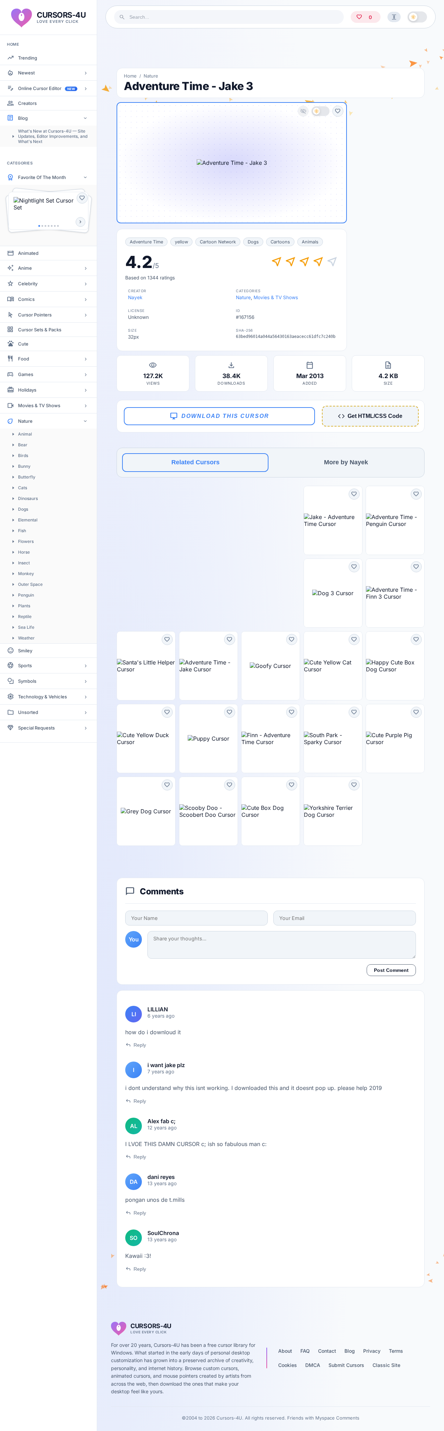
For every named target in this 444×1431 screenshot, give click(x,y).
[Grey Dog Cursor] (146, 811)
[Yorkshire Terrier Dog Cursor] (333, 811)
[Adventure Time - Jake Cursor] (208, 665)
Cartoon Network (218, 241)
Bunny (24, 466)
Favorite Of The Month (42, 177)
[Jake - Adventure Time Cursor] (333, 520)
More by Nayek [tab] (346, 462)
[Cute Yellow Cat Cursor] (333, 665)
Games (25, 374)
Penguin (26, 595)
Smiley (25, 650)
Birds (23, 455)
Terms (396, 1351)
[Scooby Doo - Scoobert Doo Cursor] (208, 811)
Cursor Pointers (35, 314)
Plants (24, 605)
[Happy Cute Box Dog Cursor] (395, 665)
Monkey (26, 573)
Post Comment (391, 970)
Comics (26, 299)
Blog (23, 118)
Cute (23, 344)
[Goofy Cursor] (270, 665)
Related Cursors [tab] (195, 462)
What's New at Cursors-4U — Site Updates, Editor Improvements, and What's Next (52, 136)
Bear (22, 444)
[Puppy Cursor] (208, 738)
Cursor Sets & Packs (39, 329)
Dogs (23, 509)
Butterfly (26, 477)
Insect (24, 562)
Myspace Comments (337, 1418)
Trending (27, 58)
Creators (27, 103)
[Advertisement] (271, 48)
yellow (181, 241)
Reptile (25, 616)
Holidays (27, 390)
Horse (24, 552)
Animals (310, 241)
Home (130, 76)
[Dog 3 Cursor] (333, 593)
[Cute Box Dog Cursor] (270, 811)
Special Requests (36, 728)
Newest (26, 72)
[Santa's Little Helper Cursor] (146, 665)
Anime (25, 268)
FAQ (305, 1351)
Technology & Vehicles (42, 696)
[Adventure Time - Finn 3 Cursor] (395, 593)
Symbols (27, 681)
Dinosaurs (28, 498)
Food (23, 358)
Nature (25, 421)
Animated (28, 253)
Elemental (27, 519)
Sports (25, 665)
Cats (22, 487)
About (285, 1351)
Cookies (287, 1365)
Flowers (26, 541)
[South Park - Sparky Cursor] (333, 738)
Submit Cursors (346, 1365)
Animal (25, 434)
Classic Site (386, 1365)
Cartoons (280, 241)
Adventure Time (146, 241)
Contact (327, 1351)
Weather (26, 638)
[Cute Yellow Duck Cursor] (146, 738)
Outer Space (30, 584)
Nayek (135, 297)
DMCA (312, 1365)
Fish (22, 530)
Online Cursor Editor (46, 88)
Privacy (372, 1351)
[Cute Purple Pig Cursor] (395, 738)
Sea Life (26, 627)
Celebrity (27, 283)
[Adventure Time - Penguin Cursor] (395, 520)
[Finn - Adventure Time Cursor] (270, 738)
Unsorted (28, 712)
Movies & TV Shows (39, 405)
